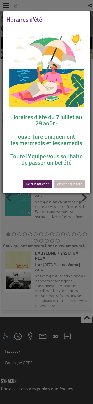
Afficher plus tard (69, 183)
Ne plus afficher (37, 183)
